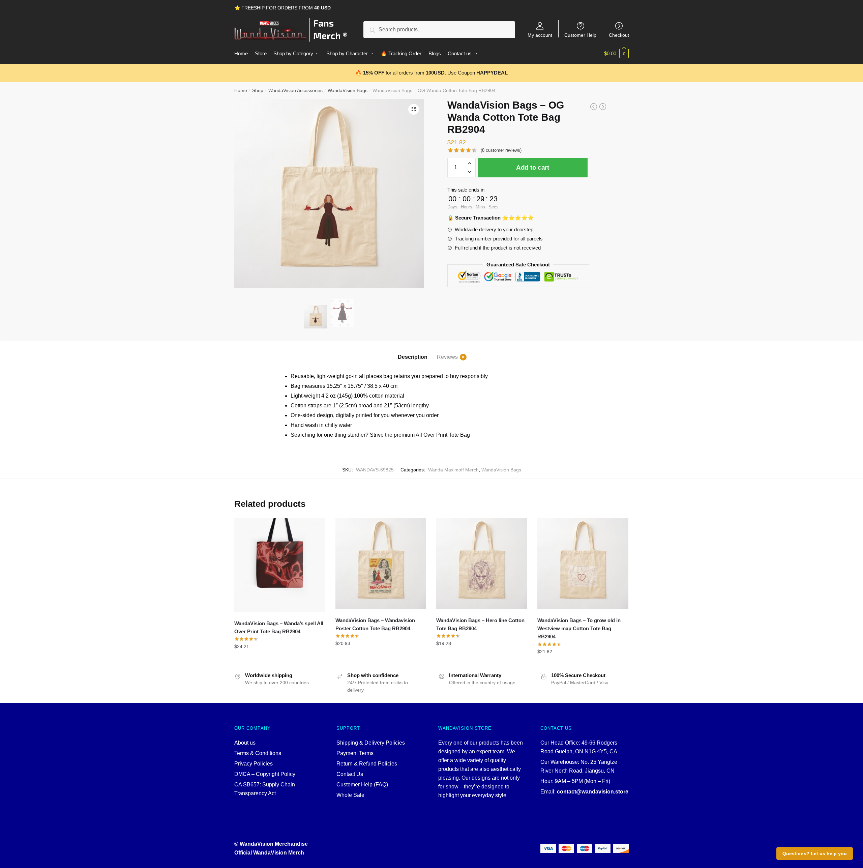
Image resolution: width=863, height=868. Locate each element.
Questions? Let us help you (814, 853)
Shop (257, 90)
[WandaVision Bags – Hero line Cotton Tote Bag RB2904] (481, 563)
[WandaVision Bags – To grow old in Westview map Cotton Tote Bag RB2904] (582, 563)
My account (540, 34)
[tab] (412, 351)
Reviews (447, 357)
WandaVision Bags (347, 90)
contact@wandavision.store (592, 791)
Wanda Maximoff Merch (453, 469)
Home (240, 90)
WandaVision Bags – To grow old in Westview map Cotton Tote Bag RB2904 (579, 628)
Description (412, 357)
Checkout (619, 34)
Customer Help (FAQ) (362, 784)
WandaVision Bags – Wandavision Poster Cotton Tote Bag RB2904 (375, 624)
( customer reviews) (501, 150)
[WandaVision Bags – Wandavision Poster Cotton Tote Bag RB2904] (380, 563)
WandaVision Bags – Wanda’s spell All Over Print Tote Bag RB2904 (278, 627)
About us (245, 743)
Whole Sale (350, 795)
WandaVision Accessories (295, 90)
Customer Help (580, 34)
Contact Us (349, 774)
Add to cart (532, 167)
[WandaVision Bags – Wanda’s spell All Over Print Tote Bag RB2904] (279, 565)
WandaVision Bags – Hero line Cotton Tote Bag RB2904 (480, 624)
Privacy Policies (253, 763)
